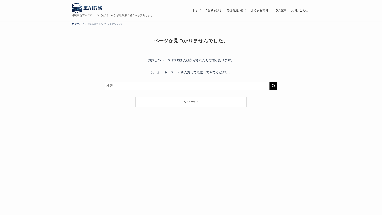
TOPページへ (190, 101)
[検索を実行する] (273, 86)
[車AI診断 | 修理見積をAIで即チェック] (87, 8)
